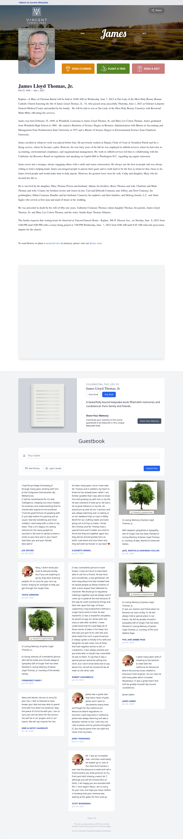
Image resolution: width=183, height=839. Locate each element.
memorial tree (53, 243)
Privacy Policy (83, 826)
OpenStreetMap (94, 831)
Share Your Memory (149, 421)
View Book (93, 394)
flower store (96, 243)
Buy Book (109, 394)
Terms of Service (99, 826)
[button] (41, 624)
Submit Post (152, 468)
